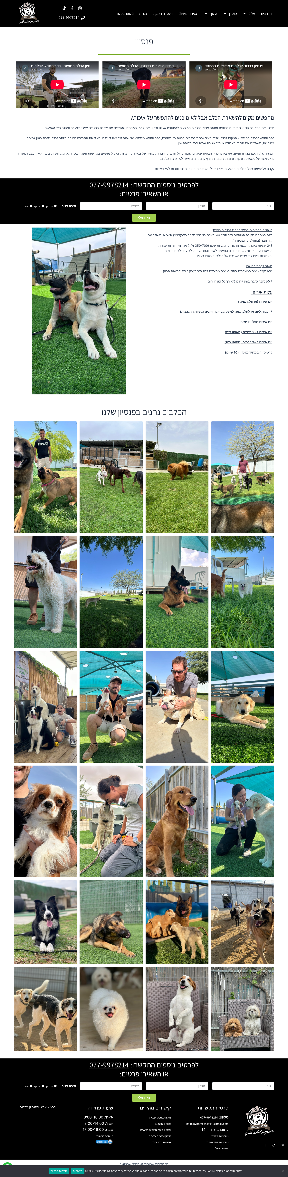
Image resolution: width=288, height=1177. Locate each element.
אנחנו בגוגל (221, 1148)
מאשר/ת (77, 1171)
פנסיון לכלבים (163, 1123)
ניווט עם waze (219, 1136)
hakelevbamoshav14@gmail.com (207, 1123)
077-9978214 (109, 185)
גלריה (143, 13)
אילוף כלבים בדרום (160, 1136)
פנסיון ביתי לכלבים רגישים (155, 1129)
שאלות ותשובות (161, 1142)
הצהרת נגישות (104, 1136)
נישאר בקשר (124, 13)
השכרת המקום (162, 13)
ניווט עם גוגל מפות (217, 1142)
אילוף (213, 13)
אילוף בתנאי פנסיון (160, 1117)
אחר (26, 206)
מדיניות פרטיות (59, 1171)
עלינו (251, 13)
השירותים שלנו (188, 13)
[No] (283, 1171)
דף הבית (267, 13)
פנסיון (233, 13)
